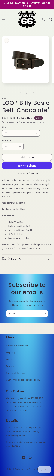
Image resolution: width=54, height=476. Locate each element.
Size (4, 127)
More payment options (27, 173)
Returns (10, 359)
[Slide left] (20, 92)
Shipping (18, 122)
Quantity (6, 140)
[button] (3, 19)
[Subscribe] (44, 313)
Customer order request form (23, 379)
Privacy (10, 366)
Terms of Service (15, 373)
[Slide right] (33, 92)
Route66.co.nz (21, 469)
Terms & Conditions (17, 345)
